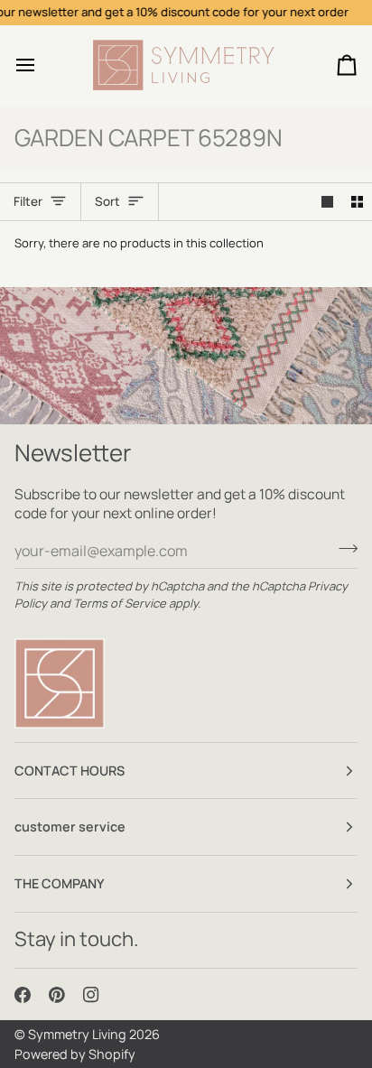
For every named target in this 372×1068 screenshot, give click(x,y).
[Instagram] (91, 995)
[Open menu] (41, 65)
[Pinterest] (57, 995)
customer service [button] (70, 826)
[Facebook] (22, 995)
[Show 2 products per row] (357, 201)
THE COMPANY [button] (59, 883)
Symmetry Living (77, 1034)
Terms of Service (119, 603)
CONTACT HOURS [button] (69, 770)
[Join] (343, 548)
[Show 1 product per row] (327, 201)
